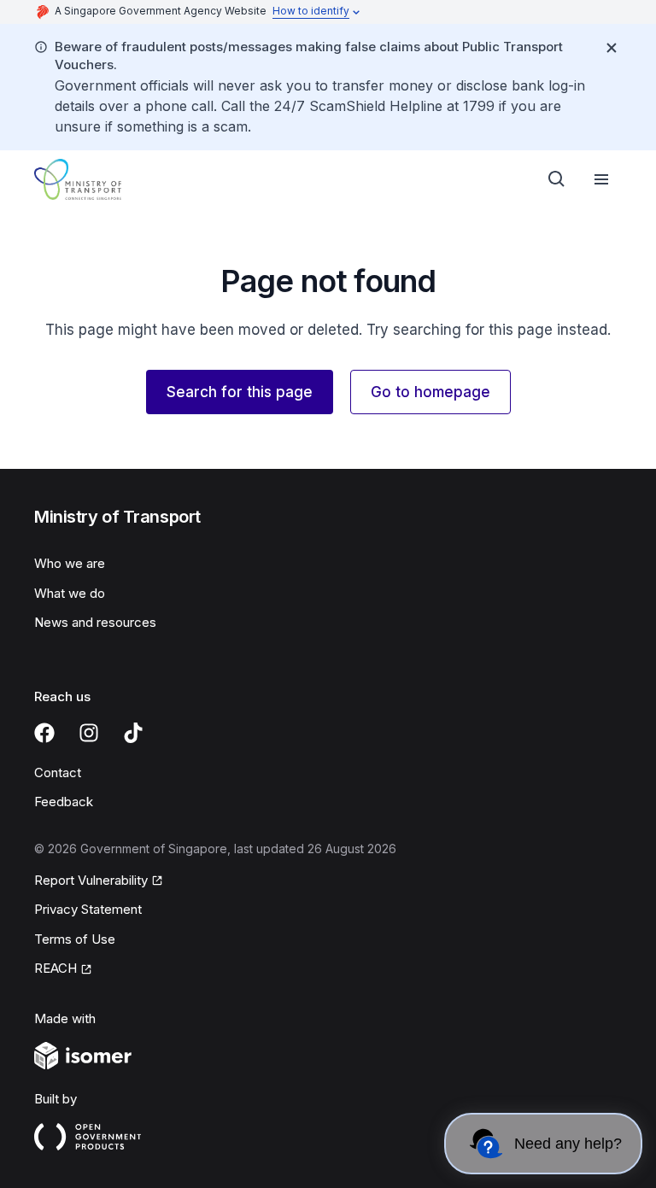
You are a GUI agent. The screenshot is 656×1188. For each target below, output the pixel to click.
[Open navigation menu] (601, 179)
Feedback (63, 801)
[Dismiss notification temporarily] (611, 47)
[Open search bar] (556, 179)
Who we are (69, 563)
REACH (55, 968)
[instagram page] (89, 733)
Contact (57, 772)
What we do (69, 593)
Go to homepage (430, 392)
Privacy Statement (88, 909)
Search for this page (240, 392)
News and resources (95, 622)
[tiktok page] (133, 733)
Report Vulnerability (91, 880)
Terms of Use (74, 939)
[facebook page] (44, 733)
